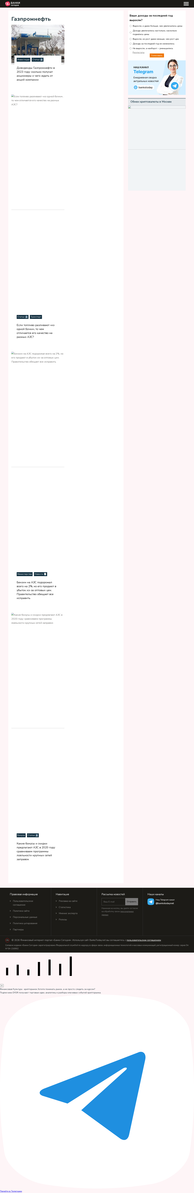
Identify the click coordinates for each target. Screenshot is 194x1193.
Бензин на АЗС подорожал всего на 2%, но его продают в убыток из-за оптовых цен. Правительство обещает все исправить (36, 590)
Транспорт (36, 316)
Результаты (138, 52)
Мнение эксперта (68, 913)
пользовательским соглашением (144, 940)
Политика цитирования (25, 923)
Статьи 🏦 (37, 59)
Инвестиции (23, 59)
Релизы (63, 919)
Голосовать (156, 55)
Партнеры (18, 929)
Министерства (24, 574)
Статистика (65, 907)
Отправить (132, 901)
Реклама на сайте (68, 901)
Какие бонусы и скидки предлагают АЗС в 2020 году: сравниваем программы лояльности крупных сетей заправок (36, 851)
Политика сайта (21, 910)
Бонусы (21, 835)
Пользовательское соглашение (23, 903)
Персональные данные (25, 917)
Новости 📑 (40, 574)
